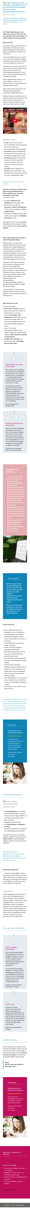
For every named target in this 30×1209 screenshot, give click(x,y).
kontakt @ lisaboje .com (15, 736)
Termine (13, 14)
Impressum (7, 1205)
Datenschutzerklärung (18, 1205)
